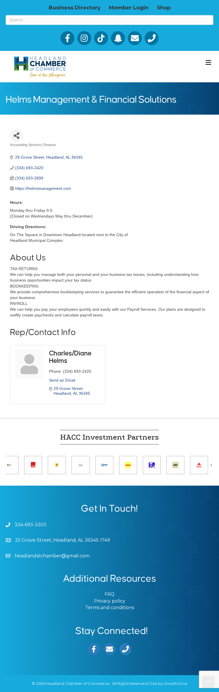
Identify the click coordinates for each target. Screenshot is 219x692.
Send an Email (62, 380)
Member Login (129, 7)
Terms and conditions (109, 607)
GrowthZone (175, 683)
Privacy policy (109, 601)
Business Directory (75, 7)
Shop (164, 7)
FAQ (109, 594)
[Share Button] (16, 135)
